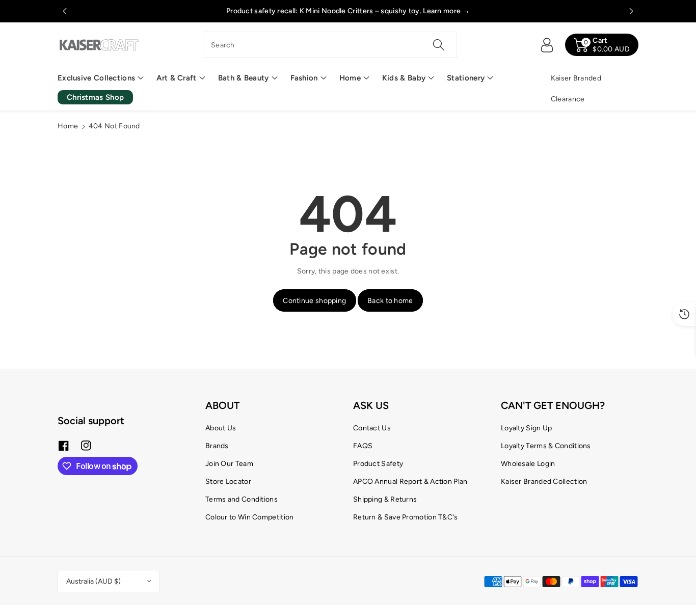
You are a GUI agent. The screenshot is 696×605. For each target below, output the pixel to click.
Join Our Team (229, 463)
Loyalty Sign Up (526, 428)
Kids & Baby (403, 77)
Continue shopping (314, 300)
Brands (217, 446)
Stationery (466, 77)
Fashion (304, 77)
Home (350, 77)
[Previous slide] (64, 11)
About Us (220, 428)
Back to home (390, 300)
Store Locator (228, 481)
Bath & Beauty (243, 77)
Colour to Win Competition (249, 517)
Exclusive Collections (96, 77)
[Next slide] (631, 11)
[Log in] (547, 45)
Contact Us (372, 428)
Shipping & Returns (385, 499)
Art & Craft (176, 77)
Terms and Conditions (241, 499)
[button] (101, 78)
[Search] (438, 45)
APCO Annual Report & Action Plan (410, 481)
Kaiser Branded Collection (544, 481)
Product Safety (378, 463)
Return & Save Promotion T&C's (405, 517)
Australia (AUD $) (93, 581)
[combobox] (330, 45)
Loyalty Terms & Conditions (546, 446)
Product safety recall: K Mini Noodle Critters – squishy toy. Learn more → (348, 11)
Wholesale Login (528, 463)
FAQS (362, 446)
